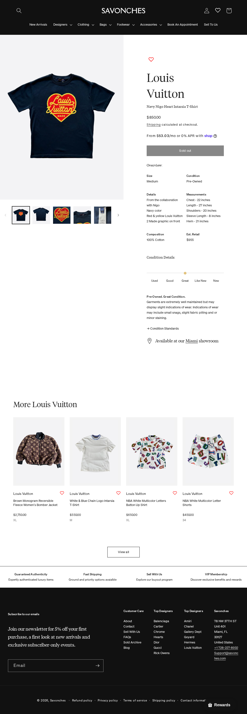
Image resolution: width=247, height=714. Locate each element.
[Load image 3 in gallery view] (62, 215)
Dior (156, 642)
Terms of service (135, 700)
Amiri (188, 621)
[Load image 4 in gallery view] (82, 215)
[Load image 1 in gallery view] (21, 215)
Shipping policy (163, 700)
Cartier (158, 626)
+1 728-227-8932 (226, 648)
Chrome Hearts (159, 634)
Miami (191, 341)
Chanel (189, 626)
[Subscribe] (97, 665)
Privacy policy (108, 700)
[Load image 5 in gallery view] (103, 215)
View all (123, 552)
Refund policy (82, 700)
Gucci (158, 648)
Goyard (189, 637)
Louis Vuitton (193, 648)
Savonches (58, 700)
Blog (127, 648)
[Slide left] (5, 215)
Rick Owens (162, 653)
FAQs (127, 637)
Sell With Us (132, 632)
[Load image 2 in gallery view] (41, 215)
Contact (129, 626)
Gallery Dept (192, 632)
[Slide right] (118, 215)
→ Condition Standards (163, 328)
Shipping (154, 124)
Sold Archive (132, 642)
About (128, 621)
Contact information (195, 700)
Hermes (189, 642)
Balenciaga (161, 621)
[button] (19, 10)
